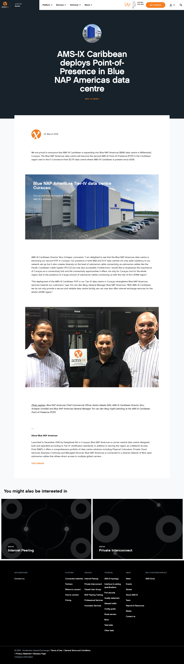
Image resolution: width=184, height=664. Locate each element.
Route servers (110, 614)
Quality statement (111, 598)
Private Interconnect (93, 584)
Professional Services (93, 600)
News (128, 578)
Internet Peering (91, 578)
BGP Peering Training (93, 595)
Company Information (23, 657)
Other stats (109, 630)
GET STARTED (155, 5)
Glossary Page (39, 653)
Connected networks (74, 578)
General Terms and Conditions (77, 650)
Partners (68, 584)
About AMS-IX (132, 595)
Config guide (110, 609)
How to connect (72, 595)
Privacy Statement (24, 653)
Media (128, 611)
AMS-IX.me (150, 578)
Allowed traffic (110, 603)
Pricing (68, 600)
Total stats (108, 625)
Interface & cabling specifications (112, 586)
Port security (109, 592)
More (106, 619)
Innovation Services (92, 605)
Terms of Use (56, 650)
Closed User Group (92, 589)
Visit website (37, 463)
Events (129, 584)
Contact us (19, 579)
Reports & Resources (135, 605)
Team (128, 600)
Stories (129, 589)
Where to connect (73, 589)
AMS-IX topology (111, 578)
